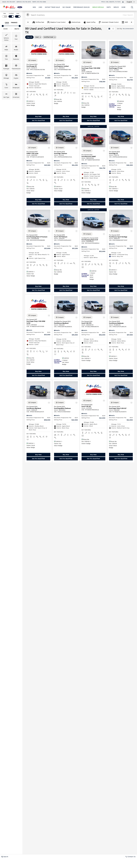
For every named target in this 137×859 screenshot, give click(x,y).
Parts (109, 7)
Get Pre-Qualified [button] (38, 120)
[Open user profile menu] (122, 2)
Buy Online (67, 7)
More (123, 7)
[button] (132, 7)
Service (116, 7)
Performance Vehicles (81, 7)
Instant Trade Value (52, 7)
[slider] (3, 26)
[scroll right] (131, 22)
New (34, 7)
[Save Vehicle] (49, 60)
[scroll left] (28, 22)
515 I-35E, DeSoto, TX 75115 (112, 2)
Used (40, 7)
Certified (11, 13)
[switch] (4, 15)
